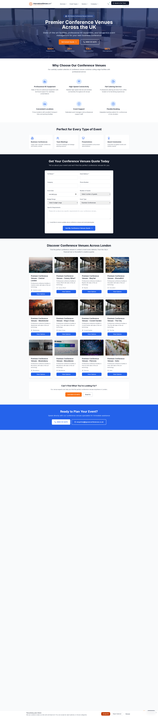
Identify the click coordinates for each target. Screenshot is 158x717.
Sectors (84, 4)
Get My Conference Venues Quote (77, 228)
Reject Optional (117, 714)
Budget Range (51, 199)
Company (94, 4)
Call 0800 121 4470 (73, 394)
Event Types (73, 4)
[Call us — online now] (108, 4)
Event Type (83, 199)
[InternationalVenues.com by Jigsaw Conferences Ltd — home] (40, 4)
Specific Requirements (53, 207)
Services (62, 4)
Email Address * (84, 174)
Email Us (88, 394)
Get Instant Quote (67, 42)
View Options (41, 294)
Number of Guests (85, 190)
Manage (128, 714)
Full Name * (50, 174)
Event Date (50, 190)
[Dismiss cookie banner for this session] (156, 712)
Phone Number (84, 182)
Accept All (106, 714)
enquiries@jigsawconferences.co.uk (90, 422)
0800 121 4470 (91, 42)
